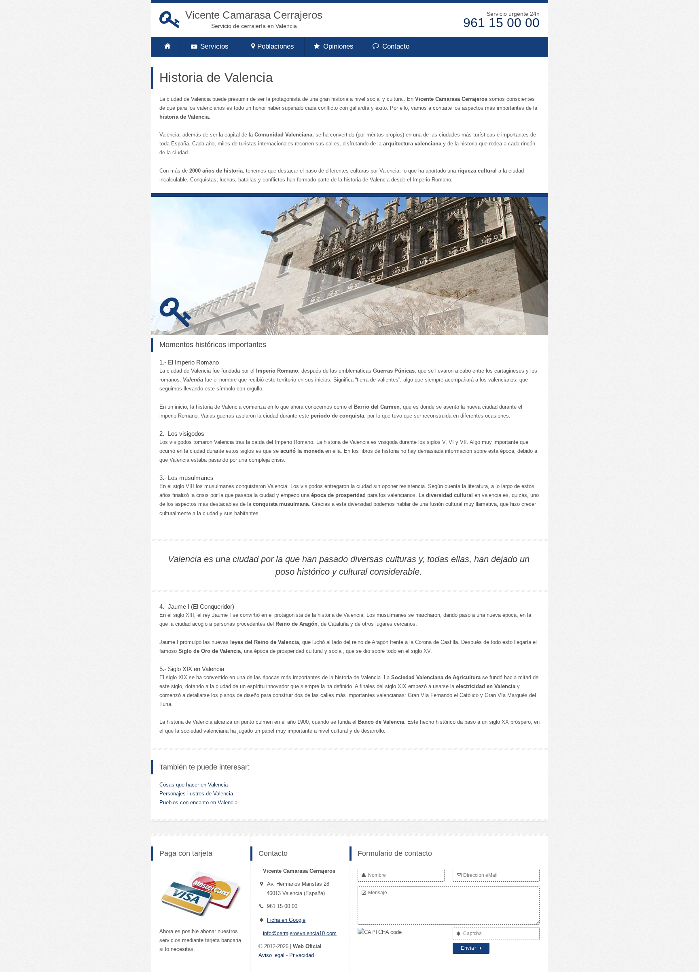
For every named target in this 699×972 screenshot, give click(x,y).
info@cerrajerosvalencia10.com (300, 933)
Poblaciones (275, 46)
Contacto (394, 46)
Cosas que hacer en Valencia (193, 785)
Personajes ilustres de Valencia (196, 794)
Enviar (469, 948)
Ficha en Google (286, 920)
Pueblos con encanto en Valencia (198, 802)
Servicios (213, 46)
